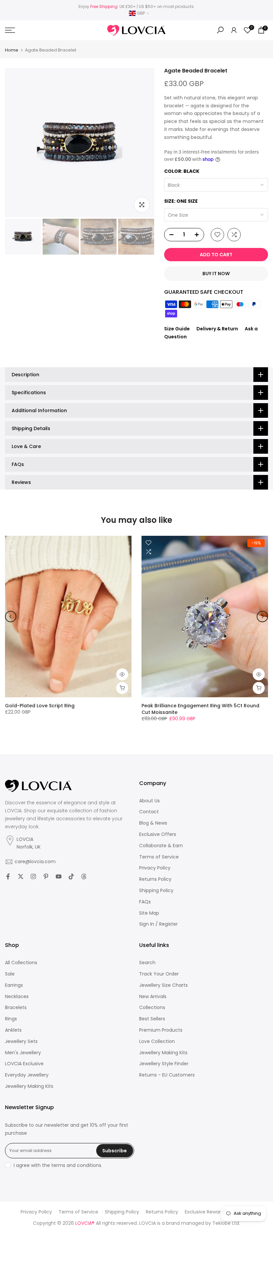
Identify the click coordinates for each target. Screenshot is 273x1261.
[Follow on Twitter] (21, 876)
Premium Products (160, 1030)
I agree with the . (58, 1165)
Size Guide (177, 328)
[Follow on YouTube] (59, 876)
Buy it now (216, 273)
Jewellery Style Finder (163, 1064)
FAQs (145, 902)
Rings (11, 1019)
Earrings (14, 985)
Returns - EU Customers (167, 1075)
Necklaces (17, 996)
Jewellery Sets (21, 1041)
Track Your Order (159, 974)
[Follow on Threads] (84, 876)
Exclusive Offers (157, 834)
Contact (149, 812)
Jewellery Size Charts (163, 985)
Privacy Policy (154, 868)
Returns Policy (155, 879)
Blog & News (153, 823)
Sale (10, 974)
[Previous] (10, 616)
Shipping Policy (156, 890)
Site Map (149, 913)
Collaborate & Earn (161, 846)
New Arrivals (152, 996)
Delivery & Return (217, 328)
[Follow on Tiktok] (71, 876)
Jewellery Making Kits (29, 1086)
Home (11, 50)
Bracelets (16, 1007)
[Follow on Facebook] (8, 876)
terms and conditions (76, 1165)
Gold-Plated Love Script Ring (40, 705)
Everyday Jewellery (27, 1075)
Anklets (13, 1030)
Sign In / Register (158, 924)
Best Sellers (152, 1019)
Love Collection (157, 1041)
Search (147, 963)
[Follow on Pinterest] (46, 876)
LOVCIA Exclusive (24, 1064)
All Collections (21, 963)
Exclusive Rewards (205, 1212)
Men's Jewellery (23, 1053)
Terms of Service (159, 857)
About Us (149, 801)
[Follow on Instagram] (33, 876)
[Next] (262, 616)
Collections (152, 1007)
